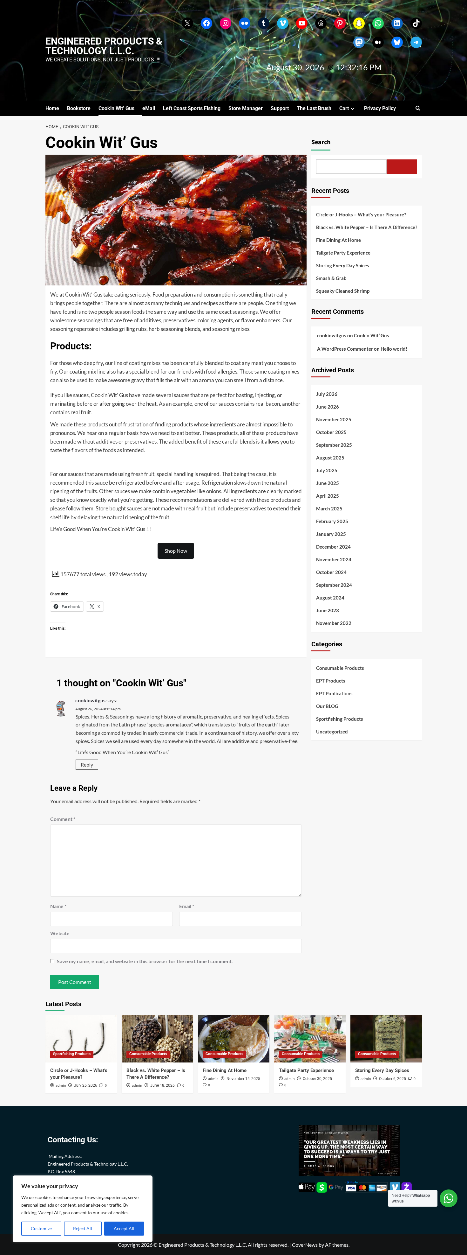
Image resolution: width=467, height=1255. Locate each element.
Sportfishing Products (339, 719)
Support (280, 108)
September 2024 (334, 585)
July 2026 (326, 394)
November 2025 (333, 419)
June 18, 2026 (162, 1085)
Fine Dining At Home (338, 240)
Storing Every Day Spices (342, 265)
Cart (344, 108)
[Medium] (378, 42)
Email (186, 906)
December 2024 (333, 547)
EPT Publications (334, 693)
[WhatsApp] (378, 23)
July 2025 (326, 470)
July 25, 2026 (85, 1085)
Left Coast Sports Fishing (191, 108)
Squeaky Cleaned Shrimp (342, 291)
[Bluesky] (397, 42)
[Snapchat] (359, 23)
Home (52, 108)
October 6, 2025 (392, 1078)
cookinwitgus (90, 700)
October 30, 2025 (317, 1078)
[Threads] (321, 23)
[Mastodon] (359, 42)
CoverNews (305, 1245)
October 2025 (331, 432)
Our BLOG (327, 706)
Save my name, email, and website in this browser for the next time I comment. (145, 961)
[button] (418, 108)
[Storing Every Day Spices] (386, 1038)
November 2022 (333, 623)
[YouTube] (302, 23)
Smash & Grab (331, 278)
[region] (82, 1208)
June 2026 (327, 407)
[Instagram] (225, 23)
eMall (148, 108)
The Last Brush (314, 108)
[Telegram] (416, 42)
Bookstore (79, 108)
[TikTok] (416, 23)
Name (58, 906)
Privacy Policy (380, 108)
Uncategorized (332, 731)
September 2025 (334, 445)
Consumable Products (340, 668)
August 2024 (330, 597)
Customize (41, 1228)
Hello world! (394, 349)
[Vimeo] (282, 23)
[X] (187, 23)
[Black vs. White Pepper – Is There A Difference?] (157, 1038)
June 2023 (327, 610)
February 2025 (332, 521)
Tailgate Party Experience (343, 253)
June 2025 (327, 483)
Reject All (82, 1228)
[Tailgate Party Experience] (310, 1038)
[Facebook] (206, 23)
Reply (87, 764)
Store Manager (245, 108)
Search (320, 142)
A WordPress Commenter (345, 349)
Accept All (124, 1228)
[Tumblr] (263, 23)
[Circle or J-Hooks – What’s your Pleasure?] (81, 1038)
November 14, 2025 (243, 1078)
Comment (62, 819)
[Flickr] (244, 23)
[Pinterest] (340, 23)
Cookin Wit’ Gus (116, 108)
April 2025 (327, 496)
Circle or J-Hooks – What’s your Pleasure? (361, 214)
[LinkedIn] (397, 23)
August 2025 (330, 457)
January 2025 (331, 534)
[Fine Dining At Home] (233, 1038)
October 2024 (331, 572)
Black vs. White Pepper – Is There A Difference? (366, 227)
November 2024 (333, 559)
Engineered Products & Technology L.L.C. (103, 46)
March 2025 (329, 508)
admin (61, 1085)
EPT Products (330, 681)
